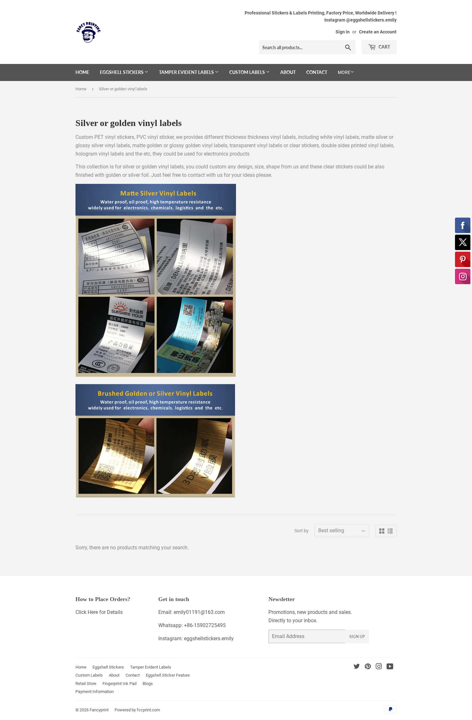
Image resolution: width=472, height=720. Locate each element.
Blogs (148, 683)
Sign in (343, 31)
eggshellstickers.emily (209, 638)
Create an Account (378, 31)
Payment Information (94, 691)
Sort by (301, 530)
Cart (384, 47)
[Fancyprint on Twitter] (357, 667)
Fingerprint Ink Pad (119, 683)
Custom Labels (247, 72)
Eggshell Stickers (122, 72)
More (344, 72)
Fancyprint (99, 709)
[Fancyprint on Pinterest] (367, 667)
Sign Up (357, 636)
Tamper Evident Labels (187, 72)
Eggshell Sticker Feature (168, 675)
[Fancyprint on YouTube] (390, 667)
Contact (316, 72)
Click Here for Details (99, 612)
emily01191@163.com (199, 612)
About (288, 72)
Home (82, 72)
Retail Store (85, 683)
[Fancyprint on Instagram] (379, 667)
